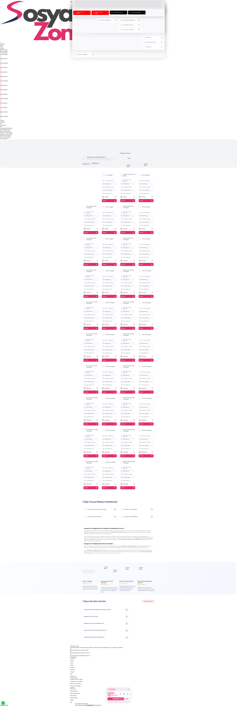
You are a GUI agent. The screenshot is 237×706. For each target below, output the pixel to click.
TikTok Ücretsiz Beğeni (75, 686)
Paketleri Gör (116, 698)
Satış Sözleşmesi (74, 691)
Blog (71, 702)
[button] (4, 54)
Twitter (71, 665)
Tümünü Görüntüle (148, 601)
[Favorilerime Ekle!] (115, 197)
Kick (71, 674)
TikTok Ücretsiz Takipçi (75, 683)
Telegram (72, 672)
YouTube (72, 667)
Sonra (127, 698)
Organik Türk (73, 676)
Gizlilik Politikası (74, 697)
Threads (72, 660)
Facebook (72, 669)
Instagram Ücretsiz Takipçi (76, 679)
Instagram (72, 658)
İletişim (72, 700)
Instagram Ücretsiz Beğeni (76, 681)
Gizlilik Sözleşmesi (79, 705)
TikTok (71, 663)
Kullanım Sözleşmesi (75, 693)
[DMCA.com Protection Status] (4, 705)
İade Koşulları (73, 695)
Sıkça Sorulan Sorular (143, 637)
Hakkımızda (73, 689)
